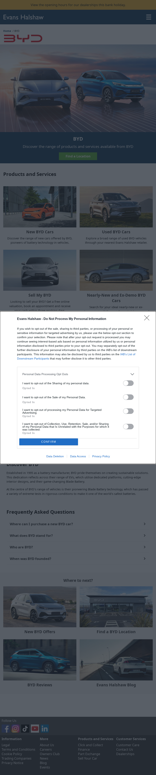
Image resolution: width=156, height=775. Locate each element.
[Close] (148, 319)
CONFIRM (48, 441)
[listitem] (78, 374)
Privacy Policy (101, 456)
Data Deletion (55, 456)
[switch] (128, 383)
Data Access (78, 456)
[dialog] (78, 387)
